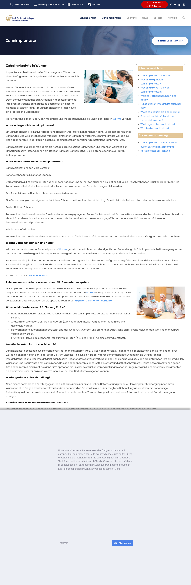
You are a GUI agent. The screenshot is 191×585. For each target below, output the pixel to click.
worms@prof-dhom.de (51, 4)
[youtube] (179, 4)
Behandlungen (88, 17)
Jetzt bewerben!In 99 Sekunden (154, 4)
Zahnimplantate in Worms (155, 75)
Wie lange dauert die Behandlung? (160, 112)
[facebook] (170, 4)
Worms (117, 119)
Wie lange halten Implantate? (157, 124)
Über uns (132, 17)
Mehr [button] (117, 469)
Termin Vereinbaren (170, 40)
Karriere (158, 17)
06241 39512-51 (22, 4)
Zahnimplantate (111, 17)
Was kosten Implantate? (154, 128)
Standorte (77, 4)
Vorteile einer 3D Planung (155, 151)
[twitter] (175, 4)
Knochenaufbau (38, 275)
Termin (96, 4)
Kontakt (172, 17)
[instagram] (184, 4)
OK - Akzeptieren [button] (122, 543)
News (145, 17)
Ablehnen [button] (64, 543)
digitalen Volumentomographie (93, 300)
